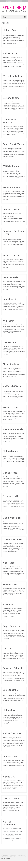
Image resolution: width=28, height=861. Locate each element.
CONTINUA (15, 43)
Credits (25, 856)
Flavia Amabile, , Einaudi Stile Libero (12, 828)
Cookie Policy (8, 858)
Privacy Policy (3, 858)
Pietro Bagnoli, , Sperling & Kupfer (13, 831)
